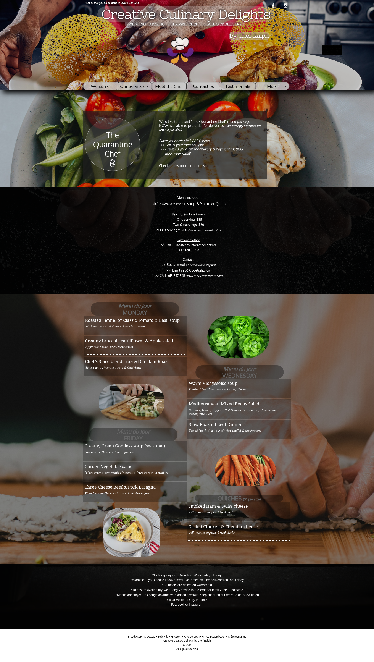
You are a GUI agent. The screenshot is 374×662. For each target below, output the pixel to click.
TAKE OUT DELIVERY (224, 24)
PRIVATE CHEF (186, 24)
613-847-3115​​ (176, 275)
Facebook (194, 265)
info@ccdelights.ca (195, 270)
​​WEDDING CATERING (147, 24)
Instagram (209, 265)
